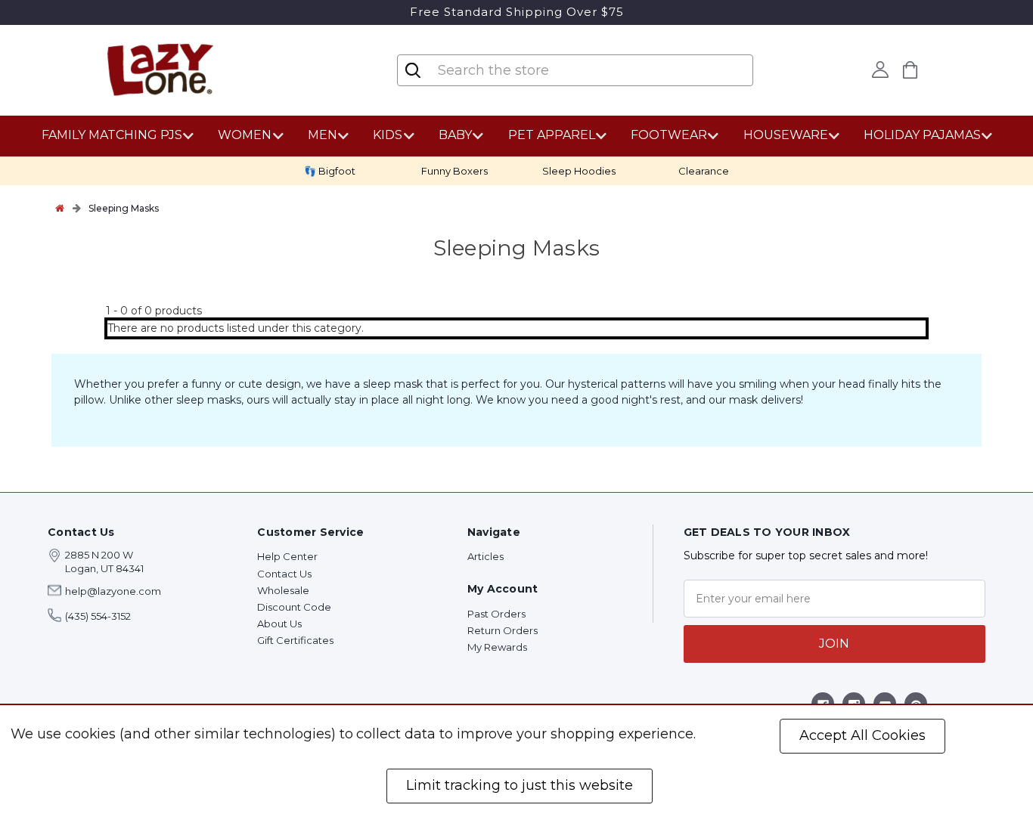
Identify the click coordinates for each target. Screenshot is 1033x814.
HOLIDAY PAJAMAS (922, 135)
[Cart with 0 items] (910, 70)
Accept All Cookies (862, 735)
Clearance (703, 171)
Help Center (287, 556)
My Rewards (497, 647)
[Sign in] (880, 69)
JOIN (834, 643)
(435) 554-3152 (98, 616)
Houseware (785, 135)
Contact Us (284, 574)
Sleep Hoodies (579, 171)
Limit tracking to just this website (519, 785)
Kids (387, 135)
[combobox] (526, 70)
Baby (455, 135)
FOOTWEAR (669, 135)
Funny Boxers (454, 171)
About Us (279, 623)
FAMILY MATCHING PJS (112, 135)
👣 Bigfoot (329, 171)
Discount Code (294, 607)
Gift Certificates (295, 640)
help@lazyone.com (113, 591)
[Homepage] (59, 208)
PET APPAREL (551, 135)
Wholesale (283, 590)
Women (244, 135)
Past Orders (496, 614)
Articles (485, 556)
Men (322, 135)
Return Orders (502, 630)
